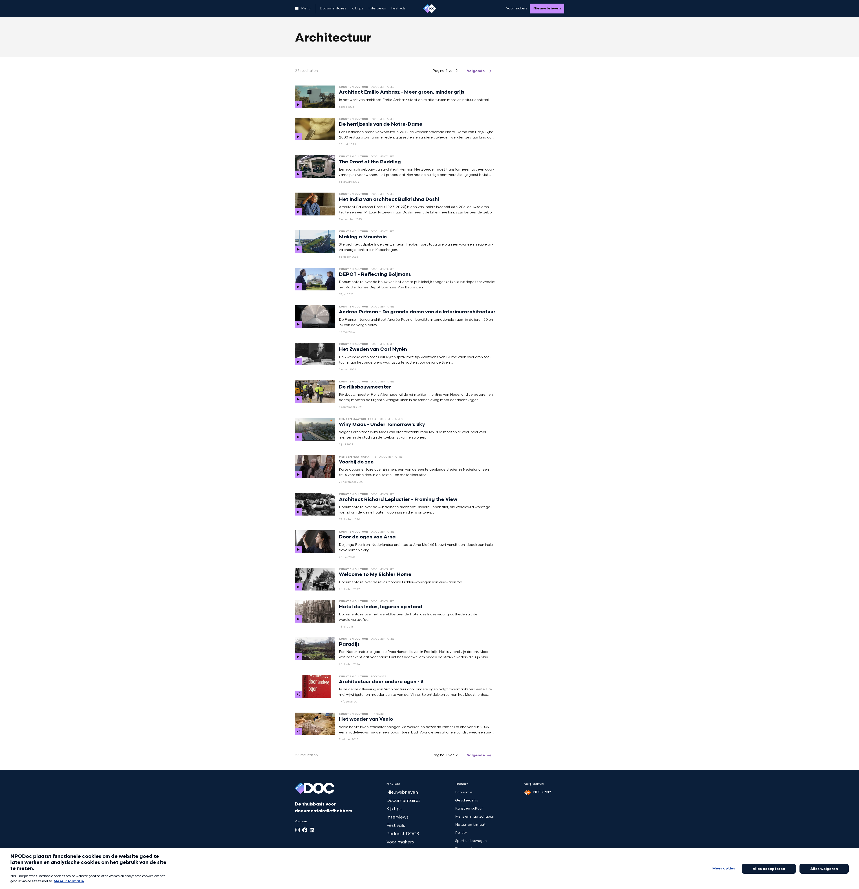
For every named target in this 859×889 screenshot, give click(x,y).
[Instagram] (297, 830)
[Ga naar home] (429, 8)
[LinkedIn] (312, 830)
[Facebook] (304, 830)
